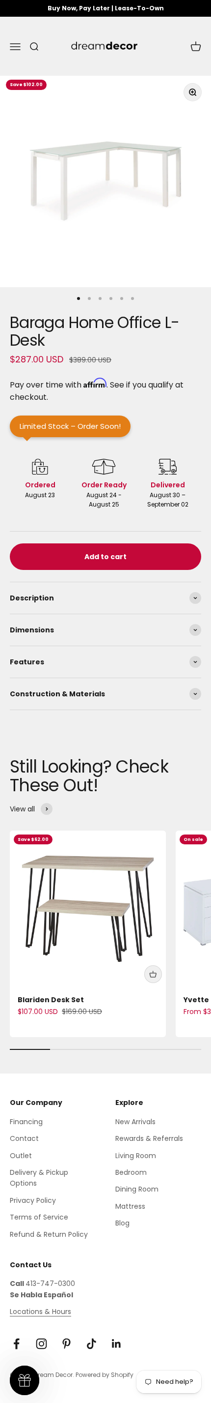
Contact (24, 1138)
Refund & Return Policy (49, 1234)
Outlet (21, 1156)
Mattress (130, 1206)
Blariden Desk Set (51, 1000)
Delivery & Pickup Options (39, 1177)
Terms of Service (39, 1217)
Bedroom (131, 1172)
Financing (26, 1122)
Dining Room (136, 1189)
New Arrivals (135, 1122)
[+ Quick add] (153, 974)
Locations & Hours (40, 1311)
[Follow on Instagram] (41, 1343)
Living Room (135, 1156)
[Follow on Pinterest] (66, 1343)
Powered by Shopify (104, 1375)
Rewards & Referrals (149, 1138)
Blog (122, 1223)
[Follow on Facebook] (16, 1343)
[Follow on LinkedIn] (116, 1343)
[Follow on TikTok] (91, 1343)
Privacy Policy (33, 1200)
